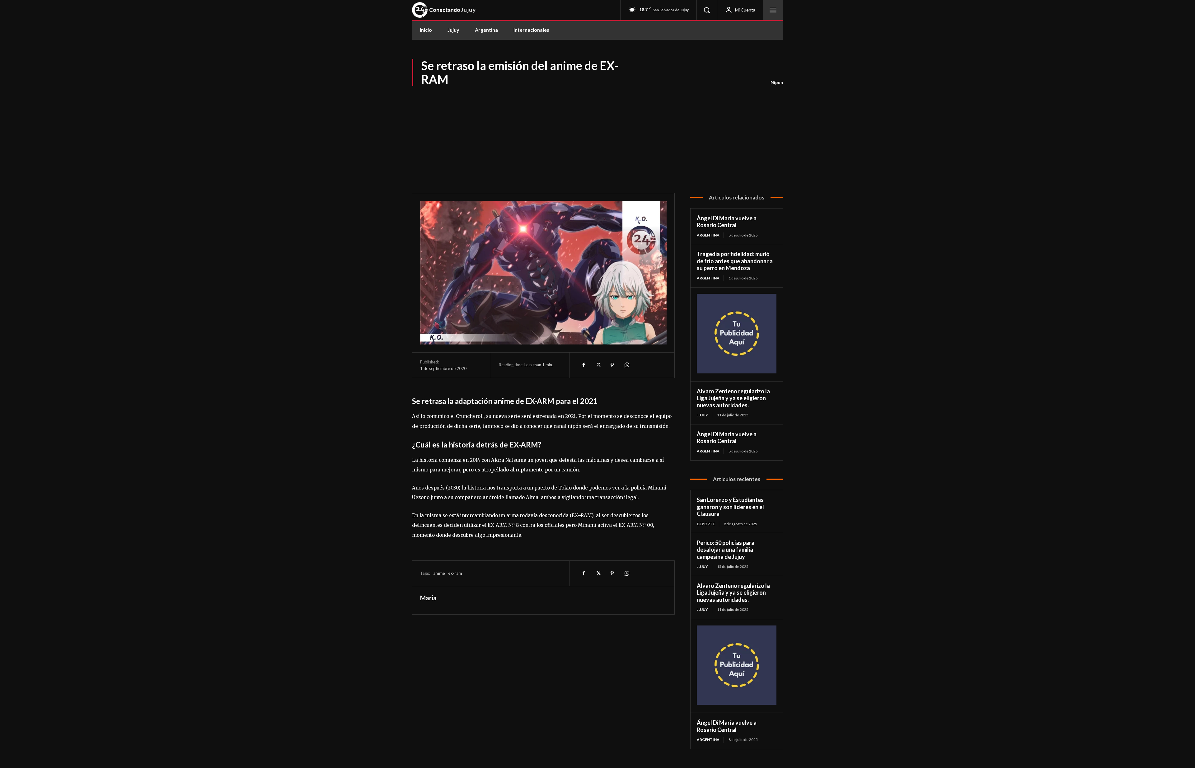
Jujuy (702, 415)
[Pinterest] (612, 365)
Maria (428, 598)
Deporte (706, 524)
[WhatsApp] (626, 365)
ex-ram (455, 573)
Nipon (777, 82)
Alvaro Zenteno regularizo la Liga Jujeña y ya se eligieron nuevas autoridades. (733, 398)
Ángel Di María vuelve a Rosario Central (727, 222)
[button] (707, 10)
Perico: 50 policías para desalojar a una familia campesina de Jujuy (725, 549)
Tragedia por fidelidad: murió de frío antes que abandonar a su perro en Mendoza (735, 261)
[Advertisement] (597, 133)
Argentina (708, 235)
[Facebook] (583, 365)
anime (439, 573)
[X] (598, 365)
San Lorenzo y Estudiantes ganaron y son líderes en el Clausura (730, 506)
